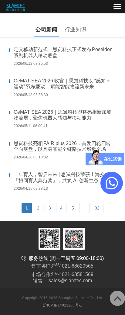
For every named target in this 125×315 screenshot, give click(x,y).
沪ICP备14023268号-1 (62, 305)
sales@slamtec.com (70, 280)
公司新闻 (46, 29)
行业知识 (75, 29)
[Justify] (117, 6)
